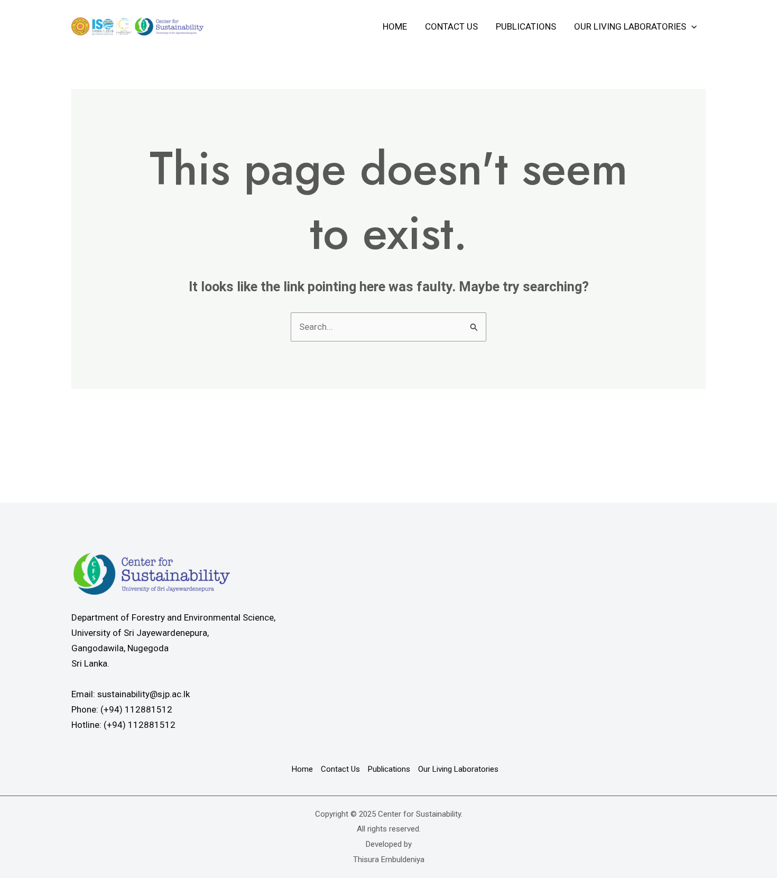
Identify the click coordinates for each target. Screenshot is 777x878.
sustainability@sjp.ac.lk (143, 694)
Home (395, 26)
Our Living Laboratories (630, 26)
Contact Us (451, 26)
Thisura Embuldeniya (388, 859)
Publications (526, 26)
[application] (691, 26)
